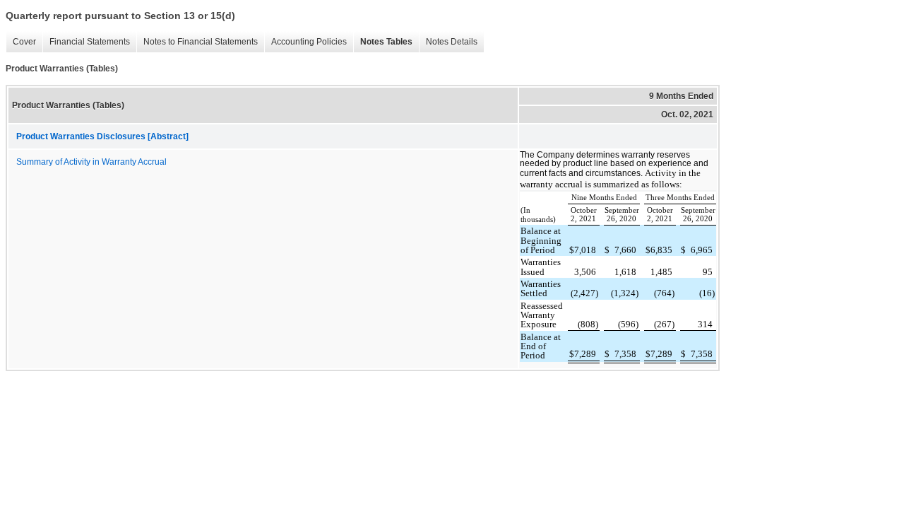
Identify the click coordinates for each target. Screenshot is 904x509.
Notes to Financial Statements (197, 42)
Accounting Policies (305, 42)
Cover (21, 42)
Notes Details (448, 42)
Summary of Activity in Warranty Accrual (91, 162)
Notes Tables (382, 42)
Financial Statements (86, 42)
